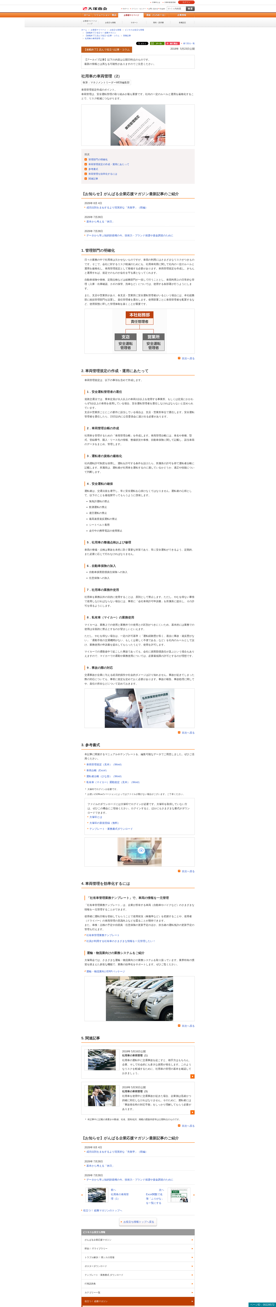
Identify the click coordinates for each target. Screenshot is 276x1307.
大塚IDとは (156, 2)
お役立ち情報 (110, 22)
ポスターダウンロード (96, 1266)
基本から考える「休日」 (100, 221)
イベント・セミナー (138, 9)
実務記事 (127, 35)
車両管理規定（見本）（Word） (104, 764)
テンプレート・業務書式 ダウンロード (104, 1274)
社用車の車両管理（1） (135, 1055)
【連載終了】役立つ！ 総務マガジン (100, 33)
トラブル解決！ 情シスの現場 (99, 1257)
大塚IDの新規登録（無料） (104, 822)
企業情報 (181, 15)
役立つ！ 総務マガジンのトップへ (102, 1210)
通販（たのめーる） (156, 15)
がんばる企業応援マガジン (98, 1239)
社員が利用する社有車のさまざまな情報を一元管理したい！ (120, 941)
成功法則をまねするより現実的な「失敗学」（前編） (117, 207)
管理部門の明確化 (98, 159)
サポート (126, 9)
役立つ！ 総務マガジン (96, 1301)
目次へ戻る (188, 358)
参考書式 (93, 169)
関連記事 (93, 178)
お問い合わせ (153, 9)
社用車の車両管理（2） (95, 38)
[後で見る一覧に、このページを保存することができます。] (172, 43)
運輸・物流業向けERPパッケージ (105, 971)
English (162, 9)
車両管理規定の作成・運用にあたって (108, 164)
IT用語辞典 (90, 1283)
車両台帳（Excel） (97, 770)
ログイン (186, 2)
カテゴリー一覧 (92, 1292)
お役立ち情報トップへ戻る (138, 1221)
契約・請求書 (158, 22)
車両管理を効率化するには (102, 173)
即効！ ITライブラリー (96, 1248)
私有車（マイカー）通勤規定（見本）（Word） (113, 782)
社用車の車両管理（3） (135, 1091)
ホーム (87, 15)
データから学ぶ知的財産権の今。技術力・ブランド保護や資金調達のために (129, 235)
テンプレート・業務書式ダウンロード (111, 828)
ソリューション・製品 (105, 15)
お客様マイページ (131, 15)
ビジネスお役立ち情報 (134, 30)
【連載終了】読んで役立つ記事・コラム (102, 35)
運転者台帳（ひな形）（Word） (104, 776)
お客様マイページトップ (90, 22)
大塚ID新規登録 (170, 2)
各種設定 (182, 22)
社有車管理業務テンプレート (103, 935)
